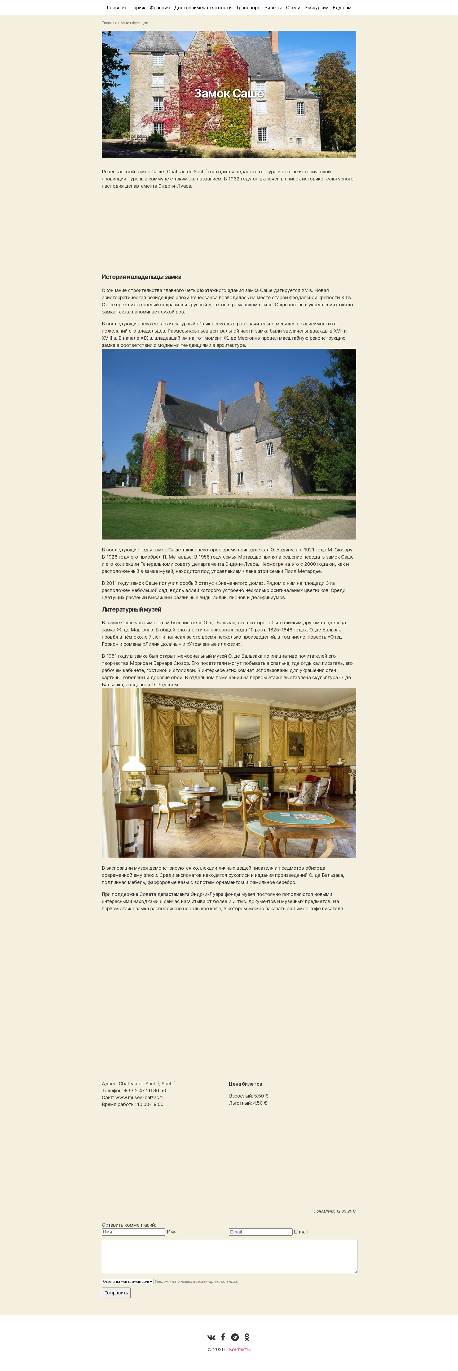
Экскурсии (316, 7)
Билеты (273, 7)
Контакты (240, 1349)
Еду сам (342, 7)
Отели (293, 7)
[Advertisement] (229, 231)
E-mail (301, 1232)
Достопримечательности (203, 7)
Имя (172, 1232)
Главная (116, 7)
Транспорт (248, 7)
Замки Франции (134, 23)
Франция (160, 7)
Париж (138, 7)
